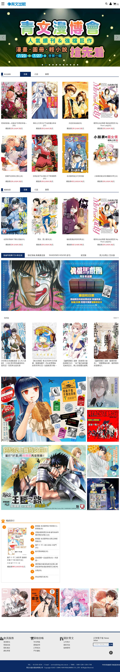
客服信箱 (7, 645)
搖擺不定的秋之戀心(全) (14, 176)
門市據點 (37, 651)
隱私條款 (7, 648)
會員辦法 (7, 642)
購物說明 (37, 645)
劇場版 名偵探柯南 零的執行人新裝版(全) (46, 527)
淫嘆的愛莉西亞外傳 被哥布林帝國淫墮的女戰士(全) (47, 533)
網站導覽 (7, 651)
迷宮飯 (83, 255)
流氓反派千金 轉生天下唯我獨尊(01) (44, 177)
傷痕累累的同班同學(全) (75, 239)
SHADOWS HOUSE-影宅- (60, 255)
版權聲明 (67, 648)
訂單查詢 (37, 648)
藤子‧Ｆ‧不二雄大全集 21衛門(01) (46, 546)
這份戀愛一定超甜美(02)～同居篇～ (46, 559)
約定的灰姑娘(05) (75, 123)
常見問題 (37, 642)
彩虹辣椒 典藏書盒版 (36, 255)
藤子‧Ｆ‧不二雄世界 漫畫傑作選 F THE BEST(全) (17, 559)
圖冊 (47, 74)
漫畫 (25, 74)
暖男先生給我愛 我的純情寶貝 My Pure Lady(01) (106, 124)
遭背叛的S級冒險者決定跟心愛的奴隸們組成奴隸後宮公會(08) (46, 565)
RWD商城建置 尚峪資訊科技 (111, 665)
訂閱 (110, 644)
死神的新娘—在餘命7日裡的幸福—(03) (14, 124)
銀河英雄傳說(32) (41, 551)
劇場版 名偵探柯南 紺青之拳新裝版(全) (46, 540)
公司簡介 (67, 642)
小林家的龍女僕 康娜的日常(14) (106, 176)
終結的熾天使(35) (41, 577)
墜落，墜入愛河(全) (45, 239)
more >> (116, 318)
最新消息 (67, 645)
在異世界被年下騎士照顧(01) (14, 239)
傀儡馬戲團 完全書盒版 (12, 255)
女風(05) (38, 570)
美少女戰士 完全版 (107, 255)
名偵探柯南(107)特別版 (75, 176)
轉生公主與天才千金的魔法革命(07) (44, 124)
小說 (36, 74)
